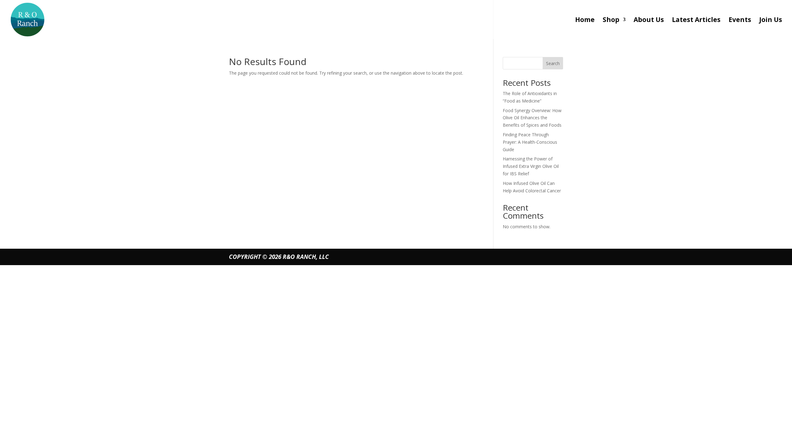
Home (585, 20)
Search (553, 63)
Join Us (770, 20)
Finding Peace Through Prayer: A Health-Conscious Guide (530, 142)
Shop (611, 20)
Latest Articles (696, 20)
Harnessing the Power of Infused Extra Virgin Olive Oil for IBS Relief (531, 166)
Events (740, 20)
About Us (649, 20)
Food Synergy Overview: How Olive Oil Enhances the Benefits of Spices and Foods (532, 117)
